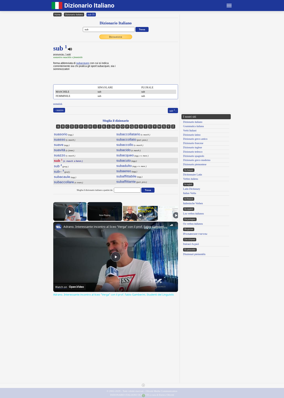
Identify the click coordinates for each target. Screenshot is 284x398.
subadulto (124, 166)
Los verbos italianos (193, 213)
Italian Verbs (189, 193)
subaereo (123, 171)
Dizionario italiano (192, 122)
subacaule (62, 177)
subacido (123, 150)
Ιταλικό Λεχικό (191, 244)
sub (58, 166)
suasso (59, 139)
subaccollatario (128, 134)
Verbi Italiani (189, 130)
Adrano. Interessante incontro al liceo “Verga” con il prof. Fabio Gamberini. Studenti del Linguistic (115, 227)
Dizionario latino (192, 134)
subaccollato (126, 139)
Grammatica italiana (193, 126)
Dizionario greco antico (195, 138)
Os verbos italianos (193, 223)
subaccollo (124, 145)
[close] (143, 385)
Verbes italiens (190, 178)
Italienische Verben (193, 203)
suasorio (60, 134)
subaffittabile (126, 176)
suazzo (59, 155)
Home (57, 14)
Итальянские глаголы (195, 233)
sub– (59, 171)
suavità (59, 150)
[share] (171, 225)
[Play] (140, 215)
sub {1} (91, 14)
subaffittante (126, 181)
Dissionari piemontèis (194, 254)
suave (58, 145)
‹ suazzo (59, 110)
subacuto (123, 160)
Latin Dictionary (191, 188)
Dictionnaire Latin (192, 174)
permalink (57, 103)
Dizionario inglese (192, 147)
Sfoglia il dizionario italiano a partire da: (95, 190)
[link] (58, 227)
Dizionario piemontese (194, 164)
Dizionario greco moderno (196, 160)
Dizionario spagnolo (193, 156)
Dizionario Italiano (74, 14)
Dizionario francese (193, 143)
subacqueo (82, 63)
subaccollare (64, 182)
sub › (172, 110)
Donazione (115, 37)
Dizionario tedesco (192, 151)
